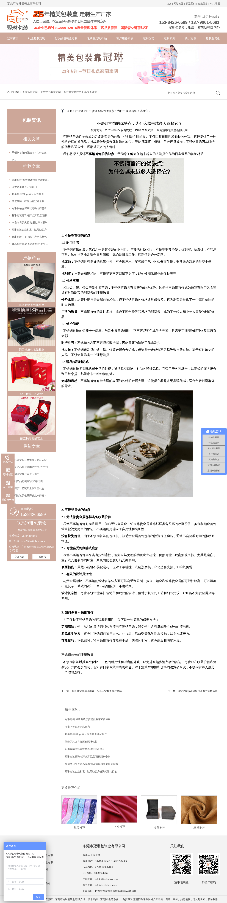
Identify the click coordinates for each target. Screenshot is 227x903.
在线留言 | (203, 3)
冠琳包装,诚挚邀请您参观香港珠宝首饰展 (87, 719)
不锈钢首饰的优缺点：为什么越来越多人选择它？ (120, 110)
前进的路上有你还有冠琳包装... (29, 201)
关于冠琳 (190, 38)
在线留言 (41, 556)
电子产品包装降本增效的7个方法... (31, 467)
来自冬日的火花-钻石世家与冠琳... (31, 222)
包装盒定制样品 (97, 38)
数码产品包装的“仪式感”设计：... (30, 481)
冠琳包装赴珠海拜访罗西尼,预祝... (30, 215)
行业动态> (81, 110)
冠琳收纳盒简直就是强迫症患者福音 (85, 749)
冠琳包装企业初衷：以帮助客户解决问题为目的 (91, 771)
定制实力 (169, 38)
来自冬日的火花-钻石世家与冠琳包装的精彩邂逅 (91, 764)
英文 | (170, 3)
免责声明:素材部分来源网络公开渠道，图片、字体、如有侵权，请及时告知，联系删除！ (170, 899)
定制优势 (148, 38)
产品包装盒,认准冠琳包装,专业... (30, 243)
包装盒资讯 (213, 38)
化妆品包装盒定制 (66, 38)
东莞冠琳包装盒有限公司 (172, 130)
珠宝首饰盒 (90, 91)
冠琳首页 (12, 38)
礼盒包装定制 (36, 38)
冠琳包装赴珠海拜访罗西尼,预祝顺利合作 (87, 756)
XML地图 (215, 3)
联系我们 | (191, 3)
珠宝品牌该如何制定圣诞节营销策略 (197, 691)
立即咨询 (19, 556)
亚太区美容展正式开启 (77, 726)
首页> (70, 110)
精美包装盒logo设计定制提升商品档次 (86, 734)
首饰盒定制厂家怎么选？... (26, 474)
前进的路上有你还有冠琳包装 (81, 741)
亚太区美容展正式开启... (25, 187)
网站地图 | (179, 3)
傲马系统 (113, 899)
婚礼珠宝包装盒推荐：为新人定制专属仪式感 (97, 691)
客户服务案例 (124, 38)
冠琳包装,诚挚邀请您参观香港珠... (30, 179)
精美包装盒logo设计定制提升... (29, 194)
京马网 (104, 899)
